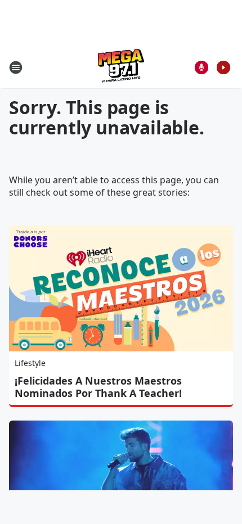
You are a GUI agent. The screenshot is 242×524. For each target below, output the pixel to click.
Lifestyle (30, 363)
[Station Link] (121, 67)
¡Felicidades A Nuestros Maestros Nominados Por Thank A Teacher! (98, 386)
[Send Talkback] (201, 67)
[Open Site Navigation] (16, 67)
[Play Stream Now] (223, 67)
